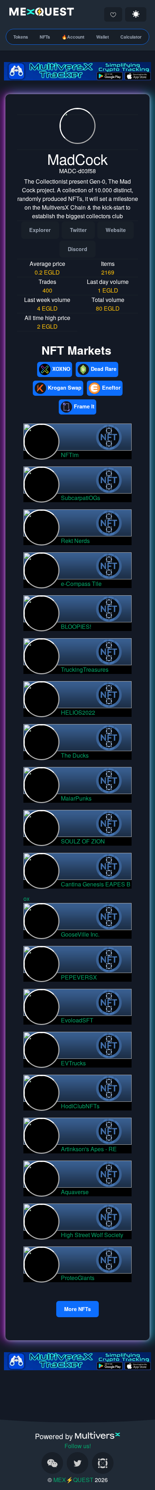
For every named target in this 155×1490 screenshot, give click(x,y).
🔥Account (73, 37)
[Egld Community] (103, 1463)
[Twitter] (77, 1463)
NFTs (45, 37)
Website (116, 229)
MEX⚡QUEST (73, 1480)
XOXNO (61, 368)
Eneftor (111, 387)
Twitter (78, 229)
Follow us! (78, 1446)
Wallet (102, 37)
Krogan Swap (64, 387)
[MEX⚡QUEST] (40, 13)
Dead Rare (103, 368)
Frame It (84, 406)
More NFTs (77, 1308)
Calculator (131, 37)
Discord (77, 249)
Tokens (20, 37)
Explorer (40, 229)
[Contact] (52, 1463)
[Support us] (113, 14)
